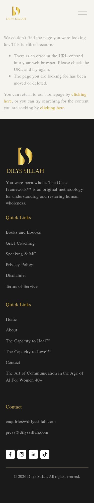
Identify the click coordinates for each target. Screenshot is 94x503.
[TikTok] (44, 454)
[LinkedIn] (33, 454)
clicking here (52, 107)
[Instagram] (21, 454)
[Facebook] (10, 454)
